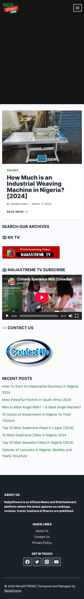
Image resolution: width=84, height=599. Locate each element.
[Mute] (70, 316)
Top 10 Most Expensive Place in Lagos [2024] (38, 428)
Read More (17, 211)
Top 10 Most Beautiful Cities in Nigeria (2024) (37, 443)
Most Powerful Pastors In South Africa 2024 (36, 400)
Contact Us (42, 537)
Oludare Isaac (19, 203)
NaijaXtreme (12, 591)
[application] (42, 297)
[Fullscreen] (77, 316)
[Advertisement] (42, 60)
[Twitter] (37, 562)
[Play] (7, 316)
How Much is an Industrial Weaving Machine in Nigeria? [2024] (35, 187)
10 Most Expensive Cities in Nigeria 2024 (34, 435)
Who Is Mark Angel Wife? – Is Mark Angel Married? (41, 407)
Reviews (12, 170)
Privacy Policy (42, 543)
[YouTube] (56, 562)
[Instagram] (47, 562)
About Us (42, 531)
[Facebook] (27, 562)
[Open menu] (77, 7)
